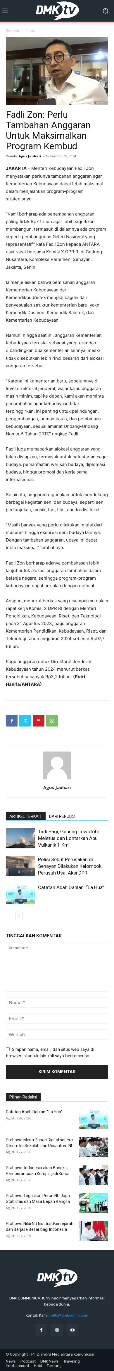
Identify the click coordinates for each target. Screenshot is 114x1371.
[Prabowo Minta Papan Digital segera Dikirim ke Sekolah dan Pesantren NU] (93, 1147)
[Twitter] (25, 721)
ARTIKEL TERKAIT (25, 816)
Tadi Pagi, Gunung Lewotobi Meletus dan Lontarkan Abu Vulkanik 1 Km (68, 838)
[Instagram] (57, 1330)
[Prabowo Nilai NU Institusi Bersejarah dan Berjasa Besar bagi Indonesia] (93, 1231)
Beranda (13, 30)
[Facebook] (12, 721)
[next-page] (19, 915)
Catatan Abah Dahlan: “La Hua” (71, 887)
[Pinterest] (38, 721)
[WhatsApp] (52, 721)
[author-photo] (57, 779)
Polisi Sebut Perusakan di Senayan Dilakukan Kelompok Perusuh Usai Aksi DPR (69, 866)
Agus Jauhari (30, 156)
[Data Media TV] (57, 11)
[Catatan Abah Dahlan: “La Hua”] (20, 894)
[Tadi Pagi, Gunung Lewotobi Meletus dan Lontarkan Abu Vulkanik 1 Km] (20, 838)
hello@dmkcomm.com (68, 1315)
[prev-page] (9, 915)
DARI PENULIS (62, 816)
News (30, 30)
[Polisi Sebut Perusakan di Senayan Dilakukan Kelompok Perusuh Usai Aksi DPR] (20, 866)
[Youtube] (72, 1330)
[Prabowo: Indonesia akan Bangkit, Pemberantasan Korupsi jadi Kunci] (93, 1175)
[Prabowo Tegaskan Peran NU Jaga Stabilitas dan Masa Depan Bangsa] (93, 1203)
